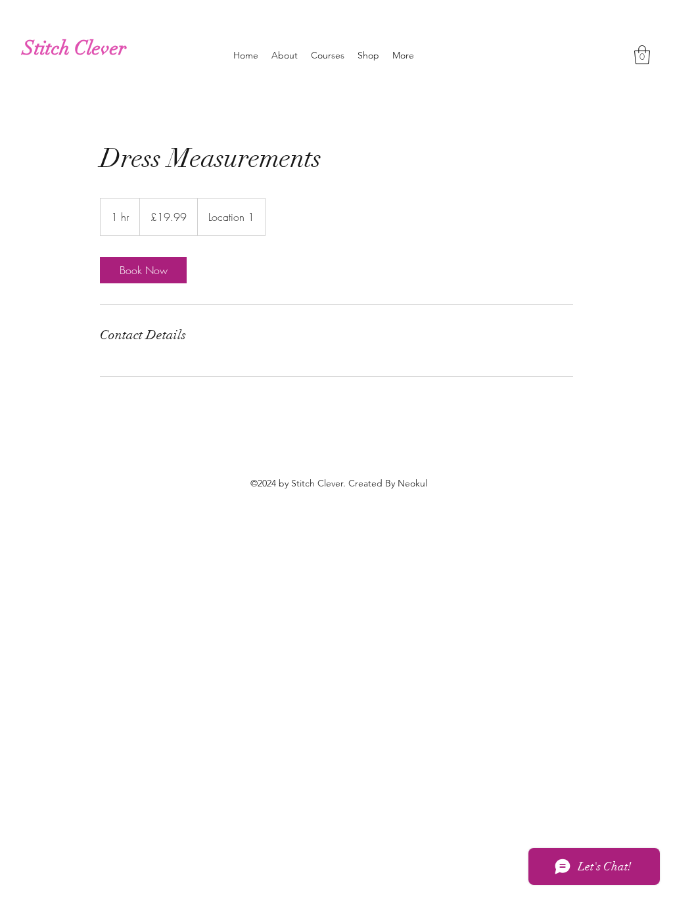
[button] (642, 54)
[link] (143, 270)
